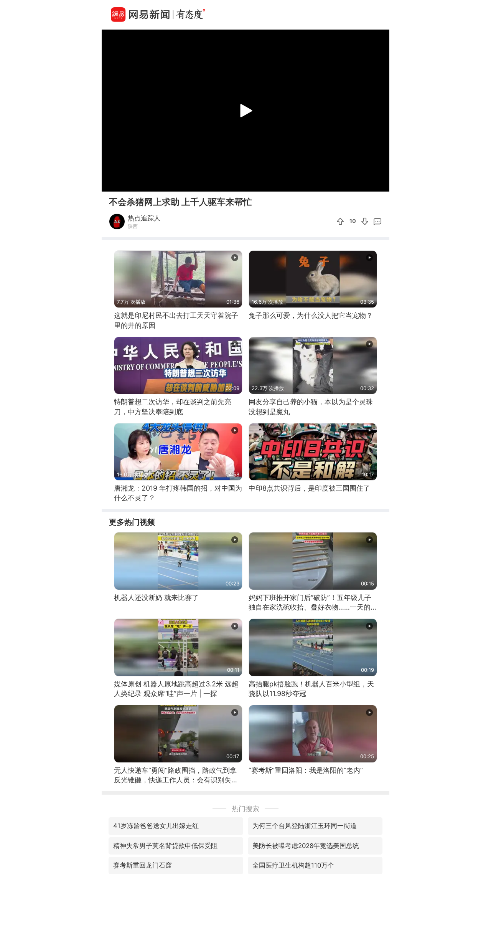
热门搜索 (245, 809)
